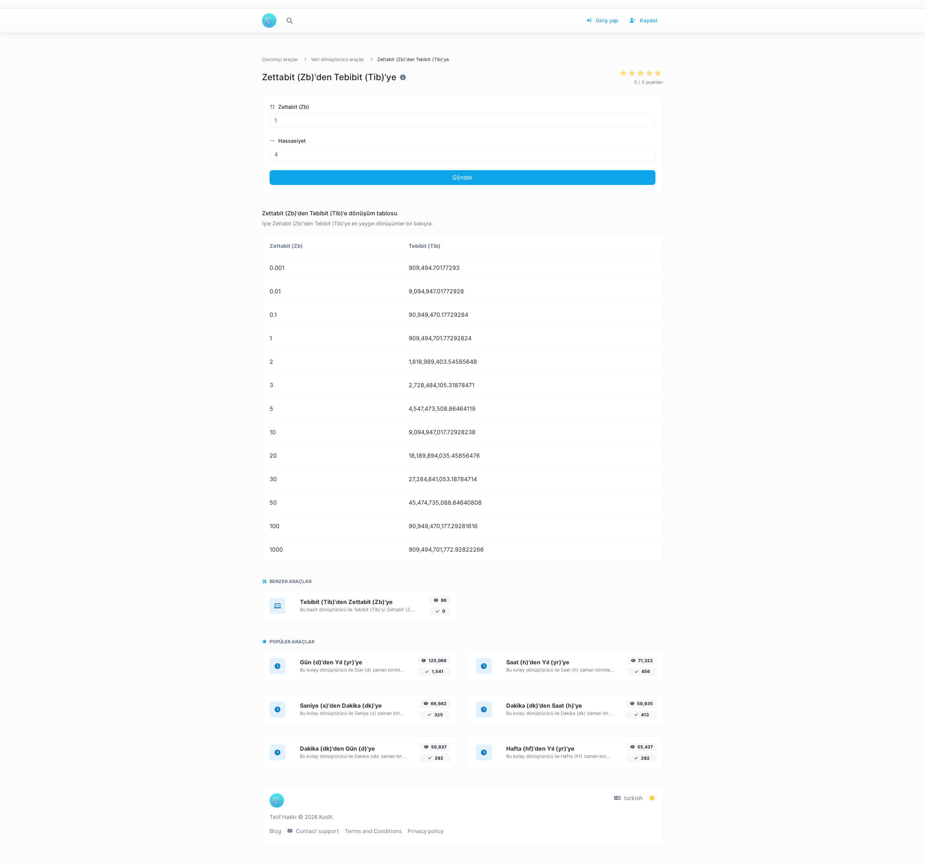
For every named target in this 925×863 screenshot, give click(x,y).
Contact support (316, 831)
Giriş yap (606, 20)
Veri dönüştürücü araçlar (337, 59)
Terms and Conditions (373, 831)
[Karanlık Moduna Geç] (652, 798)
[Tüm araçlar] (289, 20)
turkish (632, 798)
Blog (275, 831)
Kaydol (647, 20)
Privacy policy (425, 831)
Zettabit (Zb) (293, 107)
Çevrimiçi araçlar (280, 59)
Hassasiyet (291, 141)
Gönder (462, 177)
